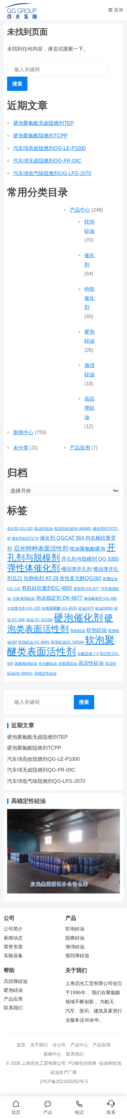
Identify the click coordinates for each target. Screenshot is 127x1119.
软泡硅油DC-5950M (67, 642)
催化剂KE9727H (25, 538)
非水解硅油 (47, 663)
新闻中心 (23, 432)
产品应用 (80, 447)
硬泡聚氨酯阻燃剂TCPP (40, 135)
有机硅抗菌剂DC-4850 (47, 588)
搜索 (17, 83)
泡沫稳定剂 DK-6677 (59, 598)
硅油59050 (104, 608)
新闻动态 (13, 938)
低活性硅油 (43, 528)
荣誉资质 (13, 946)
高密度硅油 (67, 663)
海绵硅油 (74, 946)
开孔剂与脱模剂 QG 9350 (90, 559)
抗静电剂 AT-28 (41, 578)
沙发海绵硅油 (23, 598)
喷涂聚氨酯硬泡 (87, 549)
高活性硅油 (91, 663)
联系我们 (13, 1007)
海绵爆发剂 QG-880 (100, 598)
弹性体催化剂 (33, 568)
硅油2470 (86, 608)
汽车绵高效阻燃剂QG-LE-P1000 (49, 148)
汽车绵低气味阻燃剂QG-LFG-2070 (52, 173)
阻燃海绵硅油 (26, 663)
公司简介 (13, 928)
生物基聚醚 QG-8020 (59, 608)
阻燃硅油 (74, 938)
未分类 (20, 447)
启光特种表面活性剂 (41, 548)
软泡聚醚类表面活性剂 (60, 645)
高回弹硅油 (89, 408)
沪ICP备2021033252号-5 (64, 1081)
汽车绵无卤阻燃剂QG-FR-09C (47, 160)
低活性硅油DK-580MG (72, 528)
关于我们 (39, 1044)
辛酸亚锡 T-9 (88, 654)
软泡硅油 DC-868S (33, 642)
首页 (21, 1044)
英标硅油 (77, 631)
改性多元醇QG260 (80, 578)
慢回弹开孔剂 (76, 569)
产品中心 (80, 210)
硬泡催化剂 (78, 617)
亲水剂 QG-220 (20, 528)
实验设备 (13, 955)
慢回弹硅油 (77, 955)
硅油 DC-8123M (39, 620)
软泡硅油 (96, 630)
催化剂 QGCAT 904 (62, 538)
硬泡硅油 (13, 990)
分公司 (59, 1044)
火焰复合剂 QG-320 (23, 608)
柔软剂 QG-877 (86, 588)
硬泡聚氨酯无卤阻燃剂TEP (43, 123)
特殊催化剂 (89, 298)
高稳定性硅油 (45, 673)
